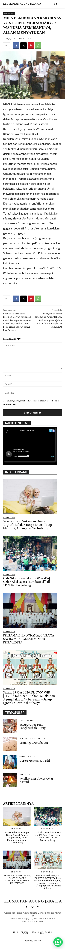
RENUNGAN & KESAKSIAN (33, 739)
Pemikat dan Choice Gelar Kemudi (36, 780)
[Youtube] (38, 907)
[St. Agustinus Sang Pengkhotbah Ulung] (10, 726)
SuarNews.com (27, 924)
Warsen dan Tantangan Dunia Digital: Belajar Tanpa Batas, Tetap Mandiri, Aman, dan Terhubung (27, 524)
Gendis (41, 924)
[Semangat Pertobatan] (10, 744)
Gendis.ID (9, 788)
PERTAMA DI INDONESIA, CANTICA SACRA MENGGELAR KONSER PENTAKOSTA (28, 638)
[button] (58, 942)
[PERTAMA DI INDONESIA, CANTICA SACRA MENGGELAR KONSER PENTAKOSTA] (30, 610)
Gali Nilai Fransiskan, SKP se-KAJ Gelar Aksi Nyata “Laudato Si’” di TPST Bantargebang (26, 581)
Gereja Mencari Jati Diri (35, 760)
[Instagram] (32, 907)
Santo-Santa (26, 720)
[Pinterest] (31, 45)
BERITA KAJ (9, 13)
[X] (23, 45)
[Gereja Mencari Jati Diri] (10, 762)
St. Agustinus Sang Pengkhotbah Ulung (33, 726)
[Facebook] (16, 45)
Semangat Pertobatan (34, 742)
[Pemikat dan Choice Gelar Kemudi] (10, 780)
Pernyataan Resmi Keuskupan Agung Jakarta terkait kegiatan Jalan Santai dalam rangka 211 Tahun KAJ (48, 320)
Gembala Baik (27, 756)
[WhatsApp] (38, 45)
